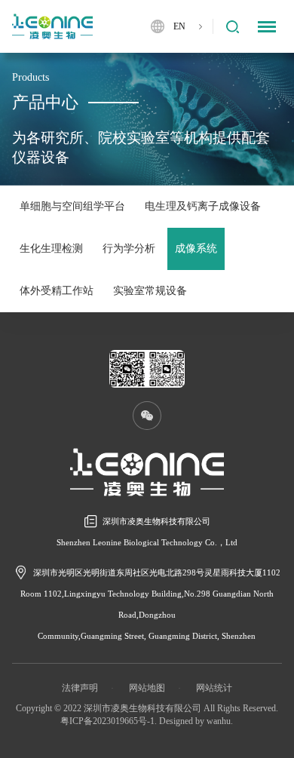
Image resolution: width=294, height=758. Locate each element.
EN (179, 26)
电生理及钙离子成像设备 (203, 206)
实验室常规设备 (150, 290)
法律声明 (80, 688)
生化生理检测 (51, 248)
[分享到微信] (147, 415)
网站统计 (214, 688)
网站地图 (147, 688)
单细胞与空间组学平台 (72, 206)
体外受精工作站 (56, 290)
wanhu (219, 721)
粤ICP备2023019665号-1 (107, 721)
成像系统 (196, 248)
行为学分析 (129, 248)
